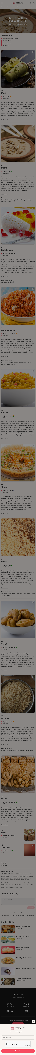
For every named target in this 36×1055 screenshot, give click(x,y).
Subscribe (18, 1051)
